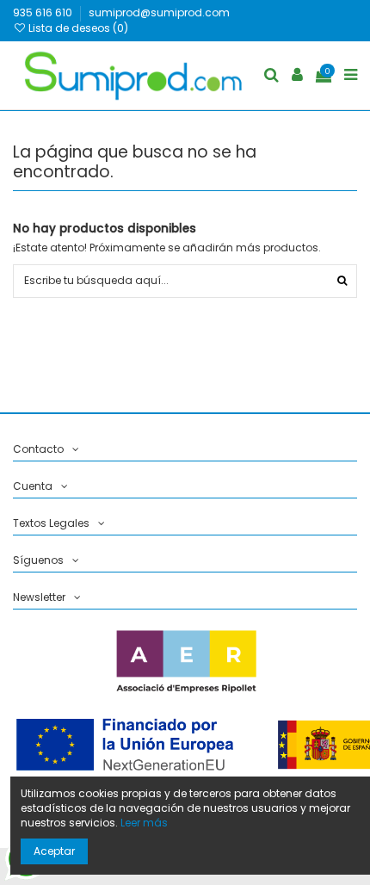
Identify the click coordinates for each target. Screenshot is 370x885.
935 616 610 (44, 12)
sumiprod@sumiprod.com (159, 12)
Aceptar (54, 851)
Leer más (144, 822)
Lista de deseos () (77, 28)
